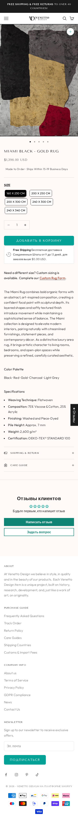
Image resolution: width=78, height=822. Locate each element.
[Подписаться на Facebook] (6, 775)
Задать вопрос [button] (39, 532)
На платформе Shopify (56, 786)
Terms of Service (16, 680)
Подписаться (25, 760)
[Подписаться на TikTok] (37, 775)
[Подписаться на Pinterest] (27, 775)
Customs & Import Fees (20, 652)
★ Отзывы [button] (74, 415)
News (8, 702)
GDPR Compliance (17, 695)
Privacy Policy (14, 687)
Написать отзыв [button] (39, 522)
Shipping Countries (17, 645)
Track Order (13, 623)
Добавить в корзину (39, 240)
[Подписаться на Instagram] (16, 775)
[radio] (15, 193)
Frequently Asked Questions (24, 616)
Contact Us (12, 709)
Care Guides (13, 638)
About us (10, 673)
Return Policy (13, 630)
